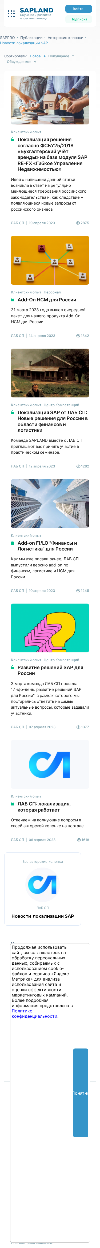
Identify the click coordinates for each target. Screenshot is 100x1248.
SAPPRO (7, 37)
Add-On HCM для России (47, 299)
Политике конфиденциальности (34, 1013)
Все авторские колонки (42, 861)
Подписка (78, 19)
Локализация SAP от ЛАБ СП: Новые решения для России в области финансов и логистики (53, 421)
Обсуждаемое (19, 61)
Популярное (58, 56)
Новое (35, 56)
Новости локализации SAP (24, 43)
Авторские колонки (65, 37)
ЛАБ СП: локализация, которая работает (44, 806)
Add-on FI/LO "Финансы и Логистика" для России (47, 546)
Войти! (79, 9)
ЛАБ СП (17, 223)
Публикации (31, 37)
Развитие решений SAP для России (50, 670)
